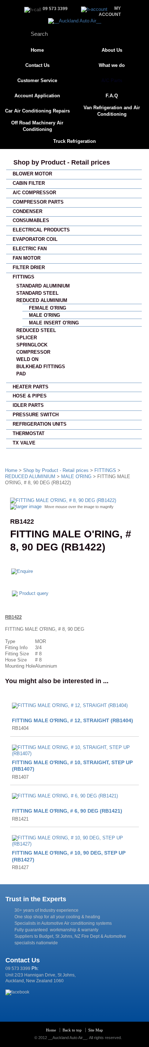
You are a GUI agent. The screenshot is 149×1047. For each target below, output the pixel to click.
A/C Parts (111, 80)
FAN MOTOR (27, 258)
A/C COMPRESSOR (34, 192)
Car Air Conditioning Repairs (37, 111)
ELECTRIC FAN (30, 248)
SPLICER (26, 337)
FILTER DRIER (29, 267)
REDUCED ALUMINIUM (41, 300)
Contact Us (37, 65)
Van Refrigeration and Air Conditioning (112, 111)
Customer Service (37, 80)
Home (37, 50)
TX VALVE (24, 443)
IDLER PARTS (28, 405)
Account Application (37, 95)
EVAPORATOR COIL (35, 239)
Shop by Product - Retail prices (61, 162)
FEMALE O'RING (47, 308)
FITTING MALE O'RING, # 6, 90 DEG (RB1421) (67, 811)
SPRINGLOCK (31, 345)
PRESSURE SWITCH (36, 414)
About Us (112, 50)
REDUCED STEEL (36, 330)
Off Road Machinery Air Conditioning (37, 126)
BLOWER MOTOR (32, 173)
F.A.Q (112, 95)
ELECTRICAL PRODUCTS (41, 230)
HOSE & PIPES (30, 396)
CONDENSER (27, 211)
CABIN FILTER (29, 183)
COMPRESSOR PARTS (38, 202)
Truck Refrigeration (74, 141)
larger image (29, 506)
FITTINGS (23, 277)
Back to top (72, 1030)
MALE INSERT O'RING (54, 322)
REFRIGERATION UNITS (40, 424)
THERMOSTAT (28, 433)
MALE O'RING (44, 315)
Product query (33, 593)
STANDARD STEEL (37, 293)
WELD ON (27, 359)
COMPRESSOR (33, 352)
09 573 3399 (17, 968)
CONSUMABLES (31, 220)
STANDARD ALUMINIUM (43, 286)
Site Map (95, 1030)
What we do (112, 65)
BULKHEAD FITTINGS (40, 366)
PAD (21, 373)
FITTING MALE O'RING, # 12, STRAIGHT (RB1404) (72, 720)
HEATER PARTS (30, 387)
